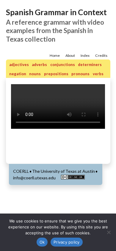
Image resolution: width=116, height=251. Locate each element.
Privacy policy (67, 242)
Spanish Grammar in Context (56, 12)
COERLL (21, 171)
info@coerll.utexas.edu (34, 177)
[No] (109, 232)
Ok (42, 242)
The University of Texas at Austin (63, 171)
